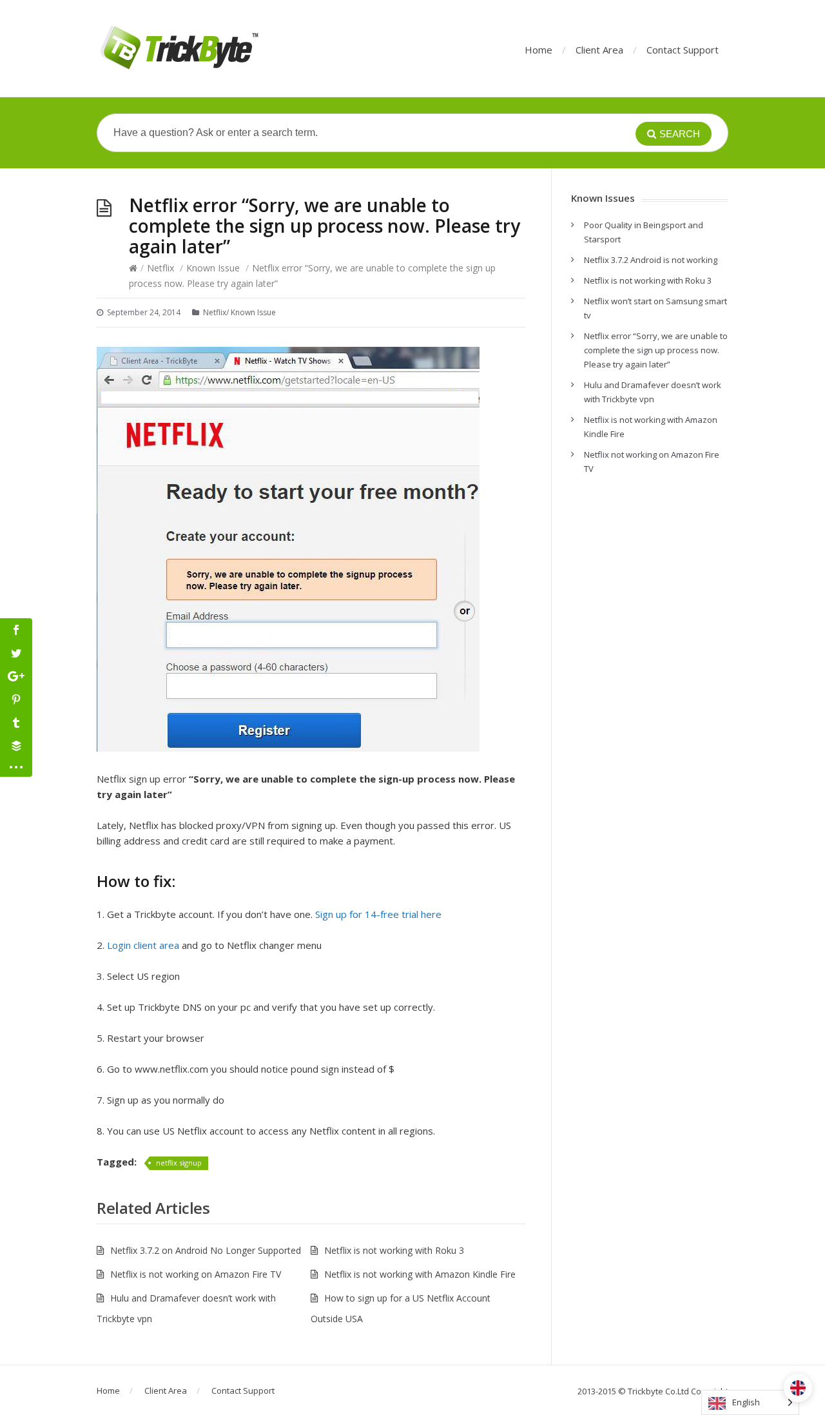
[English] (798, 1388)
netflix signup (179, 1162)
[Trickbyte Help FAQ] (178, 48)
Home (538, 49)
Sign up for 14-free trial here (378, 914)
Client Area (599, 49)
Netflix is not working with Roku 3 (394, 1250)
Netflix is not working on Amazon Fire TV (195, 1274)
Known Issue (213, 268)
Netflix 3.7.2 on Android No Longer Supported (205, 1250)
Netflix (160, 268)
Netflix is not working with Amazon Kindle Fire (420, 1274)
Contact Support (682, 49)
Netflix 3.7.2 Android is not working (650, 260)
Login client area (143, 945)
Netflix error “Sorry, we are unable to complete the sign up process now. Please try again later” (656, 350)
